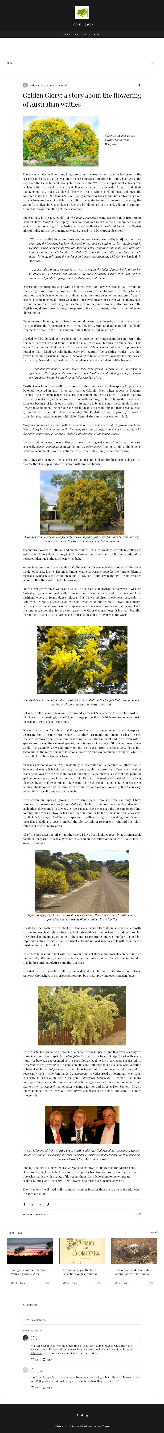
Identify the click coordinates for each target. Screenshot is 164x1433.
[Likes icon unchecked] (32, 1360)
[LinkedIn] (86, 1415)
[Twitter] (82, 1415)
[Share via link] (47, 1204)
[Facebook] (77, 1415)
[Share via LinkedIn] (39, 1204)
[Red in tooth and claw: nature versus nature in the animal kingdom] (134, 1251)
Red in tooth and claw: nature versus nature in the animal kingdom (133, 1272)
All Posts (11, 63)
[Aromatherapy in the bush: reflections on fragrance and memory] (82, 1251)
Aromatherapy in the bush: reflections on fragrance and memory (81, 1272)
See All (154, 1232)
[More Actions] (139, 1338)
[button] (153, 63)
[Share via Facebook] (24, 1204)
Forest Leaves (82, 24)
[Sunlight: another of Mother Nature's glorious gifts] (30, 1251)
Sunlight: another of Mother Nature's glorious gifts (29, 1272)
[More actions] (139, 85)
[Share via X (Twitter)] (32, 1204)
